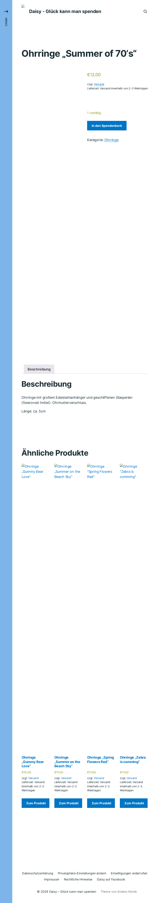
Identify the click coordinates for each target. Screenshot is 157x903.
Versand (99, 84)
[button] (6, 451)
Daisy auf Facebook (111, 879)
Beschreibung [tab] (39, 369)
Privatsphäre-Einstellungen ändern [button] (82, 873)
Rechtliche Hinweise (78, 879)
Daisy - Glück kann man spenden (65, 11)
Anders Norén (127, 891)
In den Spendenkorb (107, 126)
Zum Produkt (36, 803)
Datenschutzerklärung (37, 873)
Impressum (52, 879)
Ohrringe (111, 140)
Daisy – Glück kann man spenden (72, 891)
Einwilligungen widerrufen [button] (129, 873)
